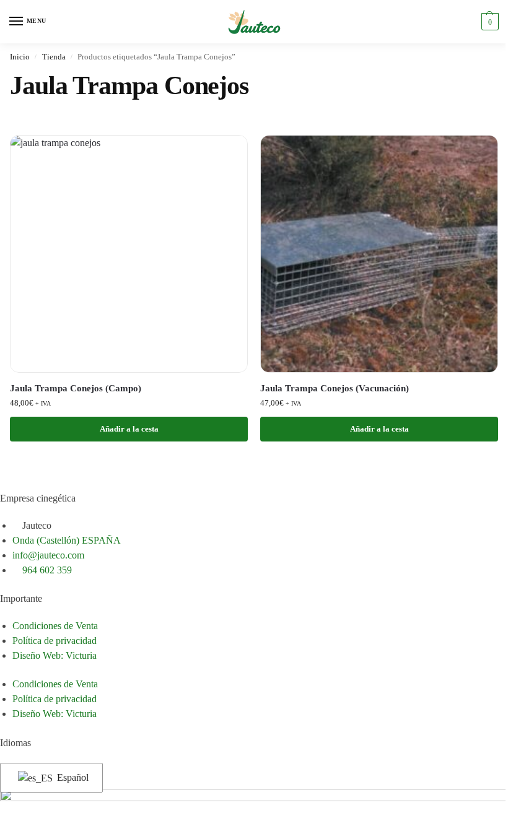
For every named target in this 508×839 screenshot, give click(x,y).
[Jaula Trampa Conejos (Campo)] (129, 254)
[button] (488, 21)
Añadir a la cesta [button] (129, 428)
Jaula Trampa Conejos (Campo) (75, 388)
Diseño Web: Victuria (54, 655)
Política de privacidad (54, 640)
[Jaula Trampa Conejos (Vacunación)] (379, 254)
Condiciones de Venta (55, 625)
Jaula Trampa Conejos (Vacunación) (334, 388)
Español (72, 777)
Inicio (20, 56)
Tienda (54, 56)
